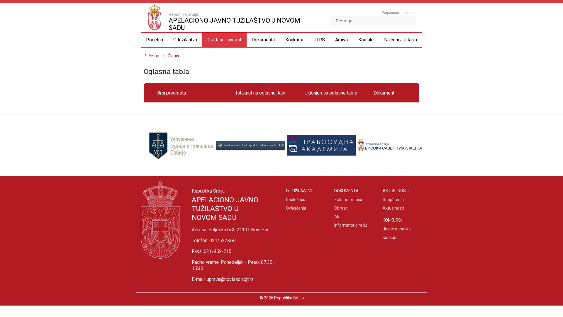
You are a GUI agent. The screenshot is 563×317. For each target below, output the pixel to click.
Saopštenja (393, 199)
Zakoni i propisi (348, 199)
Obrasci (341, 208)
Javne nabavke (397, 229)
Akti (338, 216)
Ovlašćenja (296, 208)
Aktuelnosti (393, 208)
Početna (151, 55)
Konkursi (390, 237)
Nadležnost (296, 199)
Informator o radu (350, 225)
